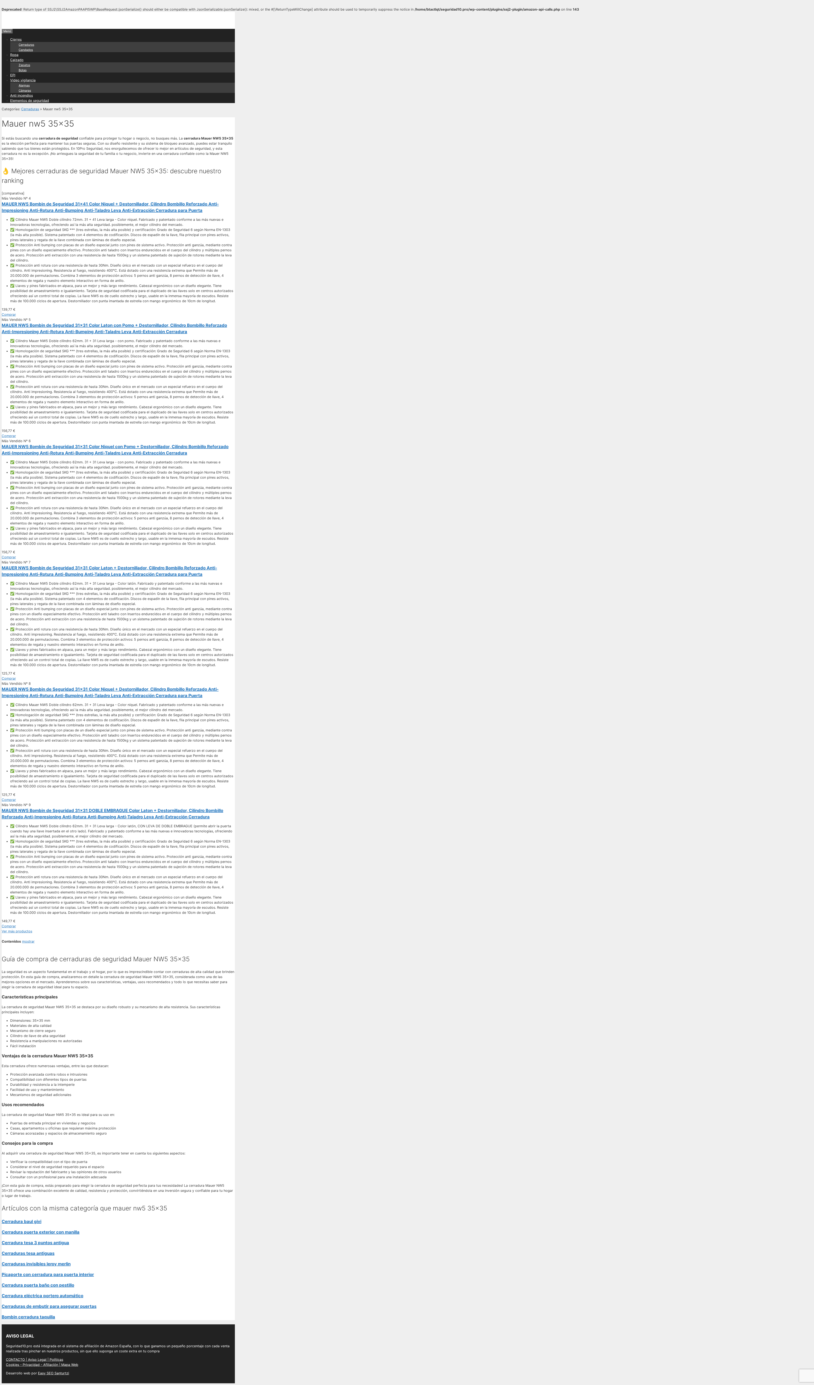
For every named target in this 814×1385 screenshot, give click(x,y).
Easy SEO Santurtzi (53, 1373)
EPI (12, 75)
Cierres (16, 39)
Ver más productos (17, 931)
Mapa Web (69, 1365)
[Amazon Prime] (22, 309)
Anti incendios (21, 95)
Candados (26, 50)
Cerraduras (26, 44)
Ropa (14, 55)
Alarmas (24, 85)
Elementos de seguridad (29, 100)
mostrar (28, 941)
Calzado (17, 60)
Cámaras (25, 90)
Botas (22, 70)
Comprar (9, 314)
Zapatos (24, 65)
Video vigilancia (23, 80)
